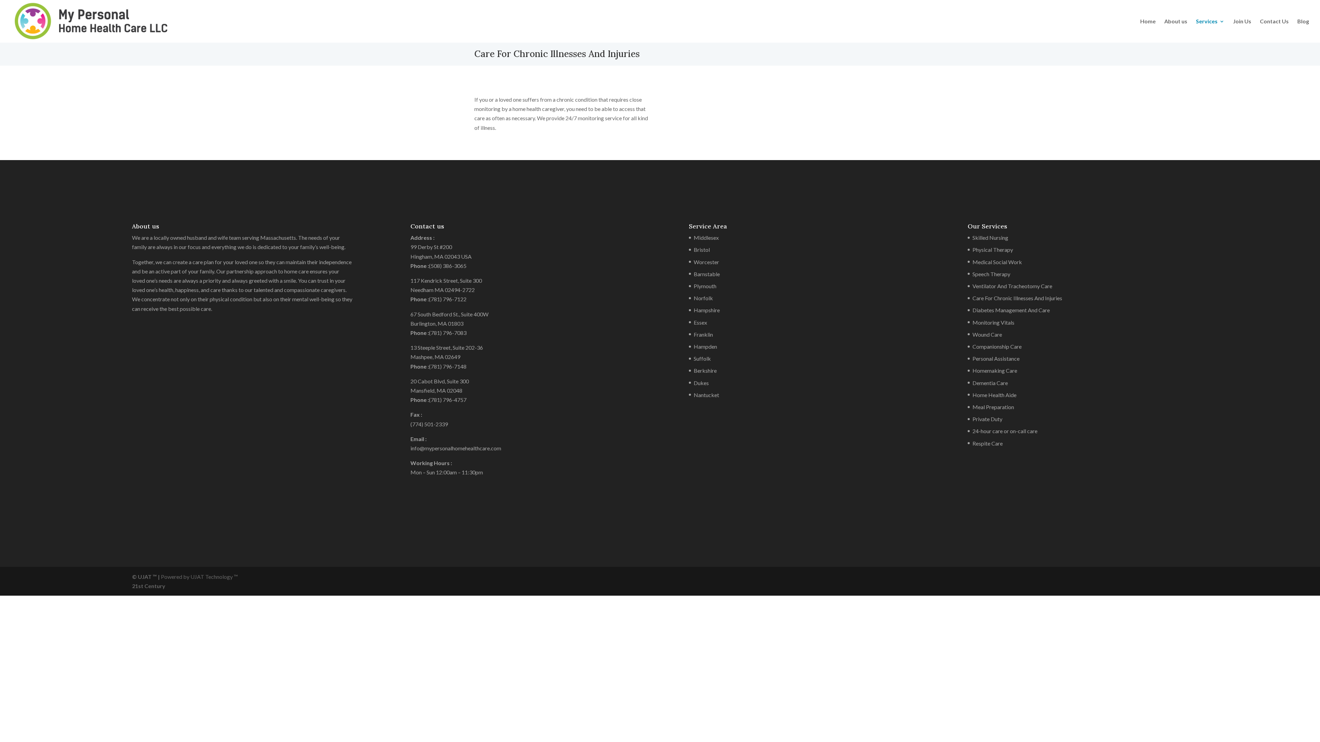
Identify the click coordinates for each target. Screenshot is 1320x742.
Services (1207, 21)
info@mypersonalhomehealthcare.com (455, 448)
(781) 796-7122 (447, 299)
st (140, 586)
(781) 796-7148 (447, 366)
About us (1175, 21)
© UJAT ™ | (146, 576)
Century (154, 586)
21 (135, 586)
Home (1148, 21)
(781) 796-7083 (447, 332)
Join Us (1242, 21)
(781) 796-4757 (447, 399)
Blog (1303, 21)
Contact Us (1274, 21)
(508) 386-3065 (447, 265)
